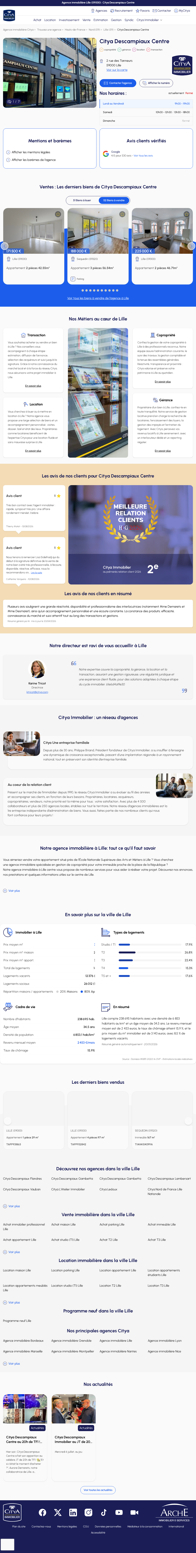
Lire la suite (36, 572)
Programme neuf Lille (17, 1321)
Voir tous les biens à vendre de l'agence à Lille (98, 298)
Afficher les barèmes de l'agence (34, 160)
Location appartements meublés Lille (25, 1288)
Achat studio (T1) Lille (65, 1240)
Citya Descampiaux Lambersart (169, 1178)
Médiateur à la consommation (145, 1526)
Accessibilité (98, 1532)
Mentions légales (67, 1526)
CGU (86, 1526)
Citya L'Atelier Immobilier (68, 1189)
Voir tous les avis (143, 155)
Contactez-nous (41, 1526)
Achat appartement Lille (19, 1240)
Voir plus (14, 890)
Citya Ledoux (108, 1189)
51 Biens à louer (82, 200)
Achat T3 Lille (157, 1240)
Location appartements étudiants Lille (164, 1272)
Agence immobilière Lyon (165, 1340)
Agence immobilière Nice (164, 1351)
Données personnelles (108, 1526)
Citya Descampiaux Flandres (22, 1178)
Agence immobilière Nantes (118, 1351)
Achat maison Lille (63, 1224)
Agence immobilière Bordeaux (23, 1340)
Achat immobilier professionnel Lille (24, 1227)
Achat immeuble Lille (162, 1224)
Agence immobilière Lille (116, 1340)
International (176, 1526)
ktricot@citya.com (37, 692)
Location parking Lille (65, 1270)
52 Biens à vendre (114, 200)
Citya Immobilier (148, 20)
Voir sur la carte (116, 70)
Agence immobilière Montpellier (72, 1351)
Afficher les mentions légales (31, 152)
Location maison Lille (17, 1270)
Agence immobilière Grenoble (71, 1340)
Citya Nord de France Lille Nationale (165, 1191)
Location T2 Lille (110, 1285)
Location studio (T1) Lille (67, 1285)
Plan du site (18, 1526)
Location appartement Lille (118, 1270)
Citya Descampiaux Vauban (22, 1189)
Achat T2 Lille (109, 1240)
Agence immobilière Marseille (22, 1351)
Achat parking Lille (112, 1224)
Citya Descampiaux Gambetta (72, 1178)
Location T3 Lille (158, 1285)
